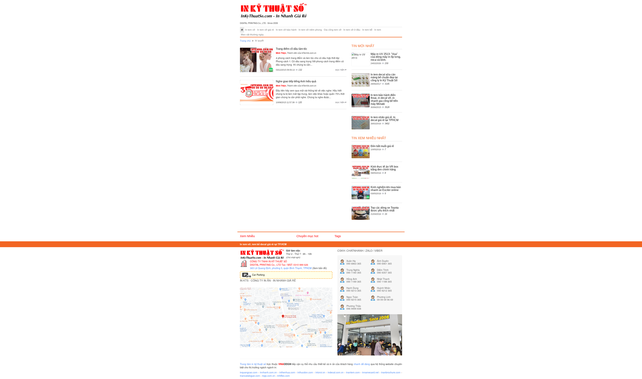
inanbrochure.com (390, 372)
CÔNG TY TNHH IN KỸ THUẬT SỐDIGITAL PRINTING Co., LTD (268, 263)
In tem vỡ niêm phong (310, 30)
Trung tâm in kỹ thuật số (253, 364)
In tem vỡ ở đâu (351, 30)
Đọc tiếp (340, 70)
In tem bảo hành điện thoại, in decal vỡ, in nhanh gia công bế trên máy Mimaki (384, 99)
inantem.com (353, 372)
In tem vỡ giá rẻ (265, 30)
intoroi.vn (320, 372)
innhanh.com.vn (268, 372)
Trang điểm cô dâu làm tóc (291, 48)
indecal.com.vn (336, 372)
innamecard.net (370, 372)
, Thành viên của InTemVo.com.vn (296, 52)
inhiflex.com (283, 375)
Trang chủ (245, 40)
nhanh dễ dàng (362, 364)
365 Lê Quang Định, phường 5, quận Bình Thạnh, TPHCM (281, 268)
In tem (377, 30)
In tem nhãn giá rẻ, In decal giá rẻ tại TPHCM (384, 119)
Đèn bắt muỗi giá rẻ (382, 146)
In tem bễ (367, 30)
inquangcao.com (248, 372)
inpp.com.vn (268, 375)
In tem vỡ (250, 30)
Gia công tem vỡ (332, 30)
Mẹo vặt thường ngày (252, 34)
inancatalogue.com (250, 375)
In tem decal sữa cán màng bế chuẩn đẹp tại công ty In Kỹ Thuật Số (384, 77)
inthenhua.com (287, 372)
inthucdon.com (305, 372)
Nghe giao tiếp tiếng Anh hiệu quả (296, 81)
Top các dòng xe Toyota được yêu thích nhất (385, 209)
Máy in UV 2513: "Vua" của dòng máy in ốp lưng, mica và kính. (386, 57)
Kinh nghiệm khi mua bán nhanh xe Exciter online (386, 189)
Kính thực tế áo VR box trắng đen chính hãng (384, 168)
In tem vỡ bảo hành (286, 30)
